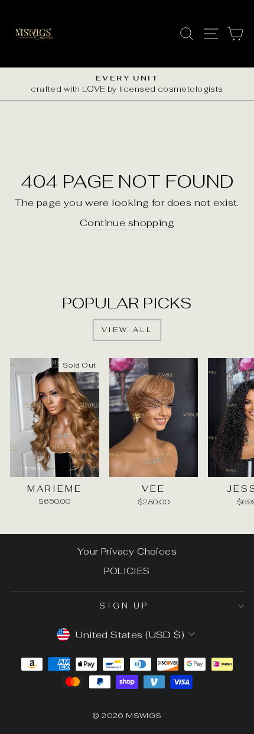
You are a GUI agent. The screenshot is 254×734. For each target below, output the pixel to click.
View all (127, 329)
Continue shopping (127, 222)
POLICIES (126, 571)
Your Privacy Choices (127, 551)
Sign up (124, 606)
